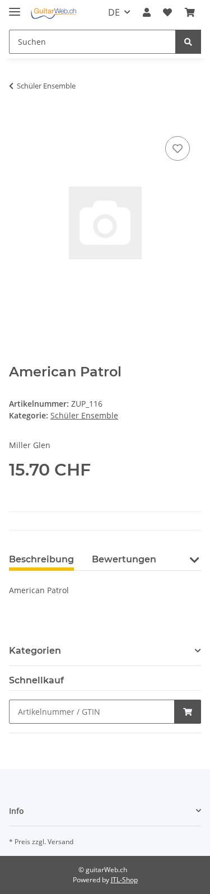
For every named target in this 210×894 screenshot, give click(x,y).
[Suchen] (188, 42)
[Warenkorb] (190, 12)
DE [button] (114, 12)
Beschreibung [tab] (41, 559)
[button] (147, 12)
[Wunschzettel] (167, 12)
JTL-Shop (124, 879)
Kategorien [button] (35, 650)
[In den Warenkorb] (18, 121)
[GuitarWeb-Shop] (53, 12)
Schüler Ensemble (84, 415)
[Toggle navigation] (14, 7)
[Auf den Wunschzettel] (177, 148)
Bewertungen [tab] (124, 559)
